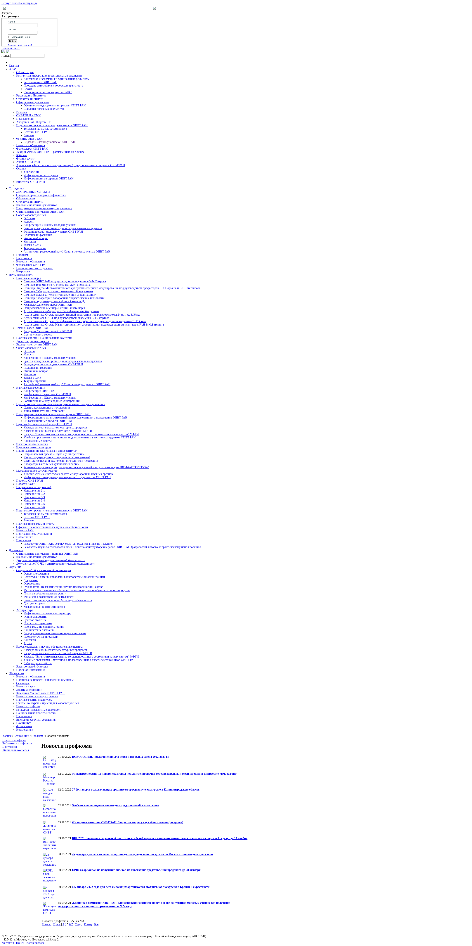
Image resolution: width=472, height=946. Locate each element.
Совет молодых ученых (31, 215)
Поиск (20, 942)
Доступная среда (34, 603)
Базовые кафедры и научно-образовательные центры (49, 646)
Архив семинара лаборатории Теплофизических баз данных (61, 311)
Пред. (56, 924)
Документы (16, 550)
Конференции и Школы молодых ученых (50, 224)
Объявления (16, 673)
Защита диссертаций (29, 689)
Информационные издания (41, 175)
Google (28, 88)
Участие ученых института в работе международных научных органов (68, 473)
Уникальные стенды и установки (44, 410)
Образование (32, 583)
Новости (29, 221)
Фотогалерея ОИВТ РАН (32, 148)
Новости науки (25, 483)
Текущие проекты (35, 248)
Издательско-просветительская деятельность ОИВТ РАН (52, 125)
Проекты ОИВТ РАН (29, 480)
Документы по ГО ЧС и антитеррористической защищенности (55, 563)
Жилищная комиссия (15, 750)
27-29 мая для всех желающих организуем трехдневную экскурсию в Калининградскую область (135, 789)
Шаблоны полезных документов (44, 108)
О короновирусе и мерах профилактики (41, 195)
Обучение (15, 566)
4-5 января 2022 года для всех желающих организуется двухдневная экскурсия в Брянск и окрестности (140, 886)
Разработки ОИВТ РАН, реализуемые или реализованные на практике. (68, 543)
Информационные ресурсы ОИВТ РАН (48, 420)
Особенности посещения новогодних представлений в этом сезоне (115, 805)
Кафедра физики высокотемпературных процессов (56, 427)
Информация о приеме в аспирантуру (47, 613)
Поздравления (25, 118)
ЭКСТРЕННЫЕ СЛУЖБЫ (33, 191)
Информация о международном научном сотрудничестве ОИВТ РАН (67, 477)
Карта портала (35, 942)
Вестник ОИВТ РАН (37, 132)
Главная (14, 65)
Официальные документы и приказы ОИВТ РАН (55, 105)
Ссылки (21, 168)
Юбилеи (21, 155)
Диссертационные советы (32, 341)
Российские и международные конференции (52, 400)
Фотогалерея (24, 726)
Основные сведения (36, 573)
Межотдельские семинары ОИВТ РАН (48, 304)
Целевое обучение (35, 620)
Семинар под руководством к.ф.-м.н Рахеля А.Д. (54, 301)
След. (78, 924)
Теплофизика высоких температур (45, 128)
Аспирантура (24, 610)
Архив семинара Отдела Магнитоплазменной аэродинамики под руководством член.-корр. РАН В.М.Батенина (94, 324)
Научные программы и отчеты (35, 523)
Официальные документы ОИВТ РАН (40, 211)
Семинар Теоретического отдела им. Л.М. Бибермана (57, 284)
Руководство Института (31, 95)
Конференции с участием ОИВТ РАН (47, 394)
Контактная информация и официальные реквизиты (49, 75)
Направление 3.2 (34, 493)
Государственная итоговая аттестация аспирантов (55, 633)
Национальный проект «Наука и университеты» (46, 450)
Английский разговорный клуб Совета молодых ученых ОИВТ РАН (67, 251)
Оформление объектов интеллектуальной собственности (52, 527)
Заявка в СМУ (32, 244)
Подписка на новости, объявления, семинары (45, 679)
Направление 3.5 (34, 503)
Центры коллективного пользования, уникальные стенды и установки (60, 404)
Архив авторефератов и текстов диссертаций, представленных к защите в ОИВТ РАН (70, 165)
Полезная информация (38, 234)
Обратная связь (25, 198)
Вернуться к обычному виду (19, 3)
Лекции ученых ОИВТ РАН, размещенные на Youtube (50, 151)
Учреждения (31, 171)
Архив (28, 643)
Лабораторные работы (38, 440)
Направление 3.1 (34, 490)
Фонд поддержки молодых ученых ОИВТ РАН (53, 231)
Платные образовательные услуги (45, 593)
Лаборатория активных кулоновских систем (51, 464)
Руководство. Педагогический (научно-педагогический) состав (63, 586)
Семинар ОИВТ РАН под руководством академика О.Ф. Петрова (65, 281)
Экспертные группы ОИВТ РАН (37, 344)
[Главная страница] (154, 8)
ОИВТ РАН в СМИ (28, 115)
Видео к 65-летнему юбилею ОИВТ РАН (49, 141)
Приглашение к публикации (34, 533)
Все (96, 924)
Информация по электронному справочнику (44, 208)
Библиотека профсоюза (17, 743)
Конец (88, 924)
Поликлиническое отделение (34, 268)
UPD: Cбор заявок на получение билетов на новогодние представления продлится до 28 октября (136, 869)
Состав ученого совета (38, 334)
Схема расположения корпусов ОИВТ (48, 92)
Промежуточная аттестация (41, 636)
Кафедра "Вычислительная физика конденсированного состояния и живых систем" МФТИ (81, 434)
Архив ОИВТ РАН (28, 161)
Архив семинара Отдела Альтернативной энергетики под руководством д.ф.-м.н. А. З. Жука (82, 314)
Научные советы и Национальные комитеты (44, 337)
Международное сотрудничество (37, 470)
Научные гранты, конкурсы (33, 447)
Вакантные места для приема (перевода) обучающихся (58, 600)
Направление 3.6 (34, 507)
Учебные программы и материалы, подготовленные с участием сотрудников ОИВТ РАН (80, 437)
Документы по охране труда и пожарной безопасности (50, 560)
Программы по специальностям (44, 626)
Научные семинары (28, 278)
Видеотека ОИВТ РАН (30, 181)
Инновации (23, 540)
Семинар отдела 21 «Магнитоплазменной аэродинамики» (60, 294)
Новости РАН (25, 530)
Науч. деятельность (21, 274)
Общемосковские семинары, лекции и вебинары (54, 307)
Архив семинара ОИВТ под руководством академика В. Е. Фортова (66, 317)
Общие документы (35, 616)
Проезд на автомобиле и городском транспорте (53, 85)
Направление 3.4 (34, 500)
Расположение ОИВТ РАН (40, 82)
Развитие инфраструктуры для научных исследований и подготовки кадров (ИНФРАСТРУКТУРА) (86, 467)
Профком (22, 254)
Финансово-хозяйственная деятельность (49, 596)
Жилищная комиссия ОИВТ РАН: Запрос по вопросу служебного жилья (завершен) (127, 822)
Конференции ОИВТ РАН (40, 390)
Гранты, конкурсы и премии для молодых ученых (47, 703)
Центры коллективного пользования (47, 407)
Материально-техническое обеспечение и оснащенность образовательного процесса (77, 590)
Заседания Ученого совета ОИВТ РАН (48, 331)
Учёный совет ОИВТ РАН (32, 327)
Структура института (29, 98)
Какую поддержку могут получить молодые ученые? (57, 457)
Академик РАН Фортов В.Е (33, 122)
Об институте (25, 72)
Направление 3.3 (34, 497)
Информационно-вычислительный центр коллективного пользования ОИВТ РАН (75, 417)
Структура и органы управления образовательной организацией (64, 576)
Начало (46, 924)
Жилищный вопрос (36, 238)
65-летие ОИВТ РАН (29, 138)
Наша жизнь (24, 258)
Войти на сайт (10, 48)
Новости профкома (28, 706)
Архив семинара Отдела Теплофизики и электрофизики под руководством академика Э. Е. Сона (85, 321)
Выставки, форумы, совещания (35, 719)
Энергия (29, 135)
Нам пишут (23, 722)
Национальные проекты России (36, 713)
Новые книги (24, 537)
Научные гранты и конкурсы (34, 699)
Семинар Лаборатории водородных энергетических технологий (64, 298)
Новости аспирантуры (38, 623)
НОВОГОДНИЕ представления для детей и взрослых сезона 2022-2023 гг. (120, 756)
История (21, 112)
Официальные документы (32, 102)
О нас (12, 68)
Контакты (30, 241)
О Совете (29, 218)
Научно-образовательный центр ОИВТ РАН (44, 424)
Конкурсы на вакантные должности (38, 709)
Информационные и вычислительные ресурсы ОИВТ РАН (53, 414)
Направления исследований (33, 487)
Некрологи (23, 271)
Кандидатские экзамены (39, 630)
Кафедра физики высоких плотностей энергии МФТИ (58, 430)
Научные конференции (30, 387)
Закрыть (6, 13)
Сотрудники (16, 188)
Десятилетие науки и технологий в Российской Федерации (61, 460)
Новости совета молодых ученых (37, 696)
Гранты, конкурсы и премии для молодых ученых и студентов (63, 228)
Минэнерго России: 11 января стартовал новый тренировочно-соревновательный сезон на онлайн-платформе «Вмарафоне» (154, 773)
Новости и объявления (30, 145)
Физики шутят (25, 158)
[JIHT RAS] (7, 52)
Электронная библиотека (32, 444)
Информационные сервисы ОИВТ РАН (49, 178)
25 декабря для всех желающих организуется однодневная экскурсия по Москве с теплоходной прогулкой (142, 854)
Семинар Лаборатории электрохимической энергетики (58, 291)
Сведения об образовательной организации (43, 570)
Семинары (23, 683)
